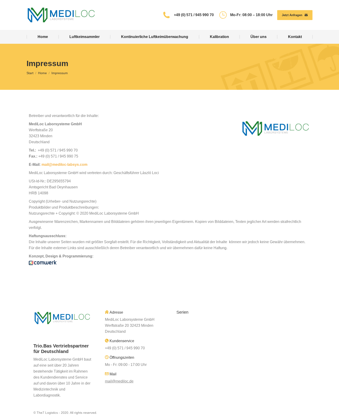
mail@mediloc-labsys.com (64, 164)
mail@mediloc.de (119, 381)
